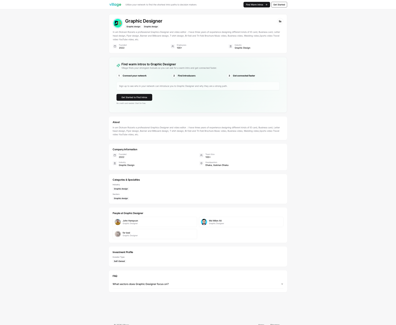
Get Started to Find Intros (134, 97)
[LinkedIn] (280, 21)
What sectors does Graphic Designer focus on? (141, 284)
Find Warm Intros (254, 4)
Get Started (279, 4)
